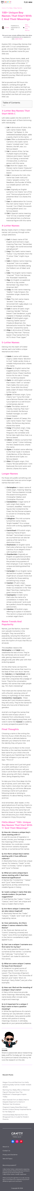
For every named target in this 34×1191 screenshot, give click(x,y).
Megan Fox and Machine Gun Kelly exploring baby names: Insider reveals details (17, 1084)
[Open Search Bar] (25, 2)
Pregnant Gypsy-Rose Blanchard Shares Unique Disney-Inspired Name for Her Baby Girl (17, 1109)
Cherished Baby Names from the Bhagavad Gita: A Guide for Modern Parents (16, 1117)
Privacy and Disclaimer (10, 1154)
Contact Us (6, 1150)
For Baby (10, 8)
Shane (7, 27)
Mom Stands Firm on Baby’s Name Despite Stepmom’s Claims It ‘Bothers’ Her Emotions (16, 1102)
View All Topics (7, 1158)
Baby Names (18, 8)
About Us (6, 1147)
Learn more (18, 39)
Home (4, 8)
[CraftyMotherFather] (6, 2)
